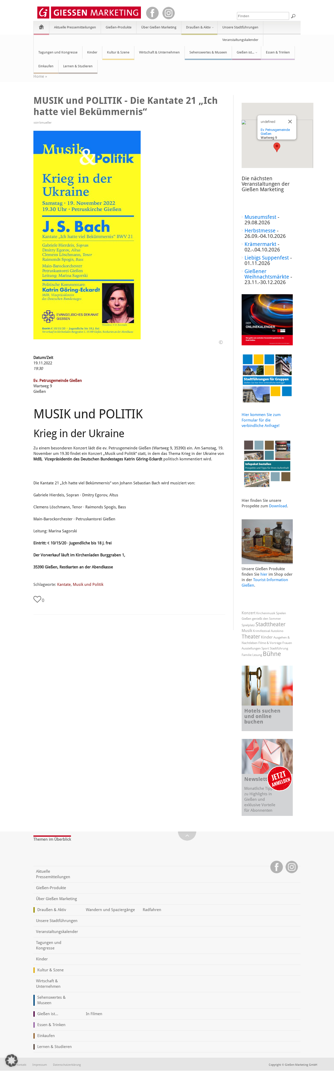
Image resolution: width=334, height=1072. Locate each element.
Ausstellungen (251, 648)
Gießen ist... (243, 54)
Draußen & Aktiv (196, 29)
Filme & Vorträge (270, 643)
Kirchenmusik (265, 613)
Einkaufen (45, 66)
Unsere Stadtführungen (240, 27)
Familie (247, 655)
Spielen (281, 613)
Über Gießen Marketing (158, 27)
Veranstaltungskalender (240, 40)
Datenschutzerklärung (67, 1065)
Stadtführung (279, 648)
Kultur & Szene (118, 52)
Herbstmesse (260, 230)
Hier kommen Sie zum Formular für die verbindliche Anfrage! (261, 420)
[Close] (290, 121)
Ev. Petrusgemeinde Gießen (57, 380)
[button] (276, 147)
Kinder (92, 52)
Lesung (257, 655)
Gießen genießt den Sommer (261, 619)
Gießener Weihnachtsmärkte (266, 274)
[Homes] (41, 26)
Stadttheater (270, 624)
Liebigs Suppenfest (266, 258)
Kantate (64, 584)
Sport (265, 648)
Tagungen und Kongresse (57, 52)
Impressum (39, 1065)
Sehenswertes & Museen (208, 52)
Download (278, 506)
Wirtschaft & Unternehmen (159, 52)
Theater (251, 636)
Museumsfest (260, 217)
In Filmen (94, 1013)
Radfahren (152, 909)
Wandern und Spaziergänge (110, 909)
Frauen (287, 643)
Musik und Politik (88, 584)
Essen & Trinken (278, 52)
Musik (247, 630)
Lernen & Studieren (78, 66)
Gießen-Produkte (119, 27)
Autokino (277, 631)
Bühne (272, 654)
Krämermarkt (260, 244)
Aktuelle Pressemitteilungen (75, 27)
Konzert (248, 613)
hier (263, 574)
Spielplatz (248, 625)
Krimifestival (261, 631)
